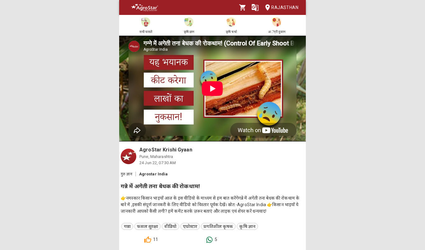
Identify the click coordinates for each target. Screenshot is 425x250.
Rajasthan (284, 7)
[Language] (255, 7)
